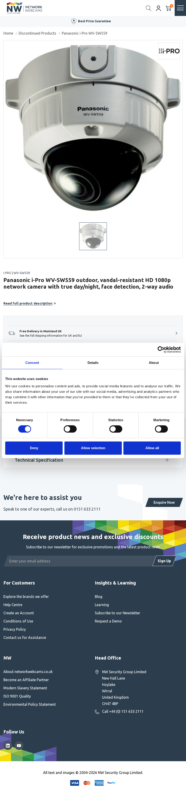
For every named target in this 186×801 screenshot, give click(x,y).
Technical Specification (39, 460)
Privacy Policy (14, 629)
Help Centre (12, 605)
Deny (34, 448)
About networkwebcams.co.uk (28, 672)
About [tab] (154, 363)
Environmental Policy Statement (29, 704)
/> (5, 43)
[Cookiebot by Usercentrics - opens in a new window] (161, 349)
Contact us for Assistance (24, 637)
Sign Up (164, 561)
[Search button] (149, 8)
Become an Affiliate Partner (26, 680)
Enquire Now (164, 502)
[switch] (70, 429)
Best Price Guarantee (94, 21)
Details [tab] (93, 363)
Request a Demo (108, 621)
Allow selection (93, 448)
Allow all (152, 448)
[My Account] (158, 8)
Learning (102, 605)
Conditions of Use (18, 621)
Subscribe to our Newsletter (117, 613)
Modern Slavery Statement (25, 688)
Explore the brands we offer (26, 596)
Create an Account (18, 613)
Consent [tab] (32, 363)
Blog (98, 596)
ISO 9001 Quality (17, 696)
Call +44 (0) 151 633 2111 (123, 711)
